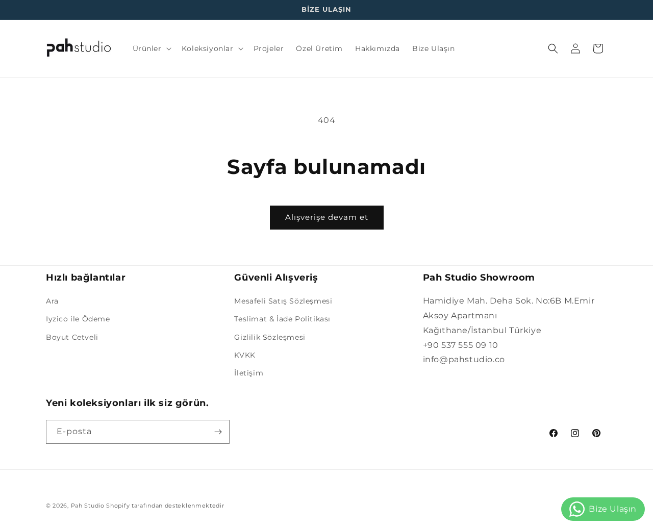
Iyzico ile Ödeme (78, 318)
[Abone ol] (218, 432)
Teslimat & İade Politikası (282, 318)
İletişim (248, 372)
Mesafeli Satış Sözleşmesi (283, 301)
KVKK (244, 355)
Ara (52, 301)
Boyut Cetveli (72, 337)
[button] (151, 48)
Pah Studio (88, 505)
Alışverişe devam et (326, 217)
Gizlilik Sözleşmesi (269, 337)
